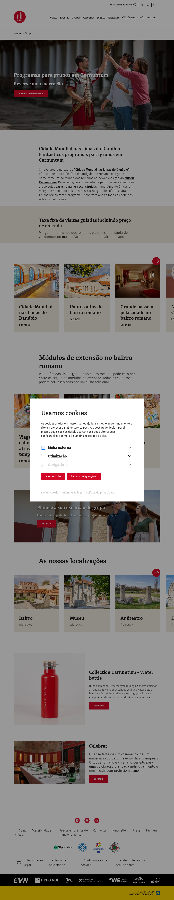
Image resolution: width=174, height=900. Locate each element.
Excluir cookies (50, 492)
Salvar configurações (83, 476)
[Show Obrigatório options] (129, 464)
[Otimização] (43, 456)
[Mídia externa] (43, 448)
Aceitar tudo (53, 476)
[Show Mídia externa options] (129, 447)
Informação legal (72, 492)
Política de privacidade (100, 492)
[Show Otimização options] (129, 456)
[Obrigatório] (43, 465)
